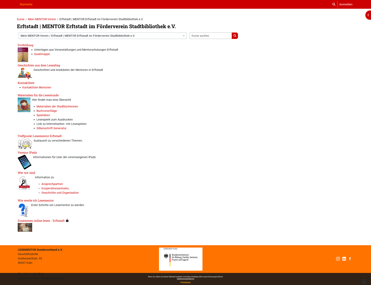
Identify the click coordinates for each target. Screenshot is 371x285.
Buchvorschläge (47, 111)
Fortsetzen (186, 282)
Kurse (20, 19)
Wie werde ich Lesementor (36, 200)
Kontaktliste (26, 83)
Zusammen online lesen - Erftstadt (41, 220)
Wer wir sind (26, 173)
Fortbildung (25, 45)
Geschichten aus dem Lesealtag (39, 65)
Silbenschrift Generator (52, 128)
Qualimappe (42, 54)
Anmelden (345, 4)
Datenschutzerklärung (185, 279)
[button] (334, 4)
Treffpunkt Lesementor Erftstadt (40, 136)
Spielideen (43, 115)
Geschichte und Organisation (60, 192)
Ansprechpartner (52, 184)
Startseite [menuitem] (26, 4)
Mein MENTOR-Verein (42, 19)
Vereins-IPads (27, 152)
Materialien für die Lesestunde (38, 95)
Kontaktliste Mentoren (36, 87)
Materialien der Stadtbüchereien (57, 106)
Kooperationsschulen (55, 188)
